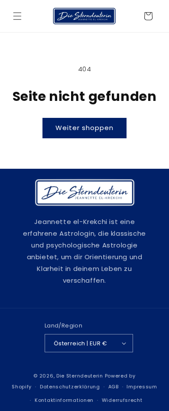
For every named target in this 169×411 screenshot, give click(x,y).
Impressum (142, 386)
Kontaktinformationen (64, 400)
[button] (17, 16)
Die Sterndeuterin (79, 375)
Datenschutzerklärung (70, 386)
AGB (113, 386)
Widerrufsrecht (122, 400)
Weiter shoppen (84, 127)
